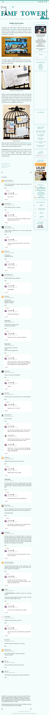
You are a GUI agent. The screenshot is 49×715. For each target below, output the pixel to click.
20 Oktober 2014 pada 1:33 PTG (12, 287)
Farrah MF (10, 193)
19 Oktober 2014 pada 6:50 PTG (9, 563)
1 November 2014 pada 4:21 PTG (9, 641)
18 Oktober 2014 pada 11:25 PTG (9, 345)
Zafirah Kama (7, 649)
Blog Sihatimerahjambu (41, 187)
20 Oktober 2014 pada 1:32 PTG (12, 240)
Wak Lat (6, 661)
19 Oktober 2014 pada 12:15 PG (9, 394)
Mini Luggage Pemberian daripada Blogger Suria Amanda (41, 194)
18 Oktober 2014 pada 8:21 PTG (9, 228)
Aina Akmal (7, 616)
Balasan (7, 190)
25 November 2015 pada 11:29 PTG (9, 672)
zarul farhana (7, 203)
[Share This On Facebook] (27, 163)
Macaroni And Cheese (41, 188)
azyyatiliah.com (8, 274)
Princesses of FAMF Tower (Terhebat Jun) (40, 131)
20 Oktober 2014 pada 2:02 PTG (12, 470)
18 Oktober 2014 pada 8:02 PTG (9, 181)
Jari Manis (7, 532)
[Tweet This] (29, 163)
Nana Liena (7, 505)
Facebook (40, 66)
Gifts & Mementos (6, 163)
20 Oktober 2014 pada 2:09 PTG (12, 551)
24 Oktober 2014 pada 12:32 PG (12, 607)
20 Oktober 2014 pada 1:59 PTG (12, 405)
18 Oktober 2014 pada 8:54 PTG (9, 275)
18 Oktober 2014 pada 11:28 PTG (12, 194)
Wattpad (41, 68)
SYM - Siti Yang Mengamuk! (40, 135)
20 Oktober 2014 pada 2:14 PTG (12, 577)
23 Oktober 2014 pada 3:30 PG (12, 436)
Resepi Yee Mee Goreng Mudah (40, 142)
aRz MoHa (6, 639)
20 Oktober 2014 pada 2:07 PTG (12, 521)
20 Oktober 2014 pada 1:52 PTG (12, 334)
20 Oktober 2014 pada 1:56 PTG (12, 383)
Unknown (6, 251)
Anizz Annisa (7, 226)
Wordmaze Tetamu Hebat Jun (40, 146)
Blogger (28, 711)
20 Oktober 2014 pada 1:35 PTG (12, 311)
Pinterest (40, 67)
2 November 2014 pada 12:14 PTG (9, 651)
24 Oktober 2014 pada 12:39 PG (12, 445)
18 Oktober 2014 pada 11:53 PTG (9, 372)
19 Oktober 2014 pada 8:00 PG (9, 458)
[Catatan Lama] (30, 172)
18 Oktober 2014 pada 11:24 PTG (9, 322)
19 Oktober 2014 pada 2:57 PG (8, 416)
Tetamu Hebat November (40, 139)
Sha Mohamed (41, 208)
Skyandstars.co (33, 713)
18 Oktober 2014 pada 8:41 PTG (9, 252)
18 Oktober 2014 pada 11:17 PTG (9, 297)
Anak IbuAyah (7, 414)
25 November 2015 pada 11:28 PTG (9, 662)
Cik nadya (6, 393)
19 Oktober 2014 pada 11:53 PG (9, 506)
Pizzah (41, 205)
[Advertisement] (40, 90)
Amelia (6, 589)
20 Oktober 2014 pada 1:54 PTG (12, 359)
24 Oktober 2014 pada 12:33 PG (12, 629)
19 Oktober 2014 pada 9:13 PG (8, 480)
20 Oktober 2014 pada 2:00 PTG (12, 427)
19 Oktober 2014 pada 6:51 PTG (9, 590)
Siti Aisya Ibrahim (8, 562)
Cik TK (41, 212)
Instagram (40, 65)
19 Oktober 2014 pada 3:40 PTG (9, 533)
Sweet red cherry (8, 180)
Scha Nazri (7, 371)
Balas (5, 188)
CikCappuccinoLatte (41, 191)
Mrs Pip (41, 216)
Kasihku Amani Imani (41, 198)
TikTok (40, 64)
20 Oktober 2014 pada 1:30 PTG (12, 216)
